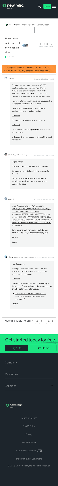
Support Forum (14, 25)
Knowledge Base (28, 25)
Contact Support (43, 25)
